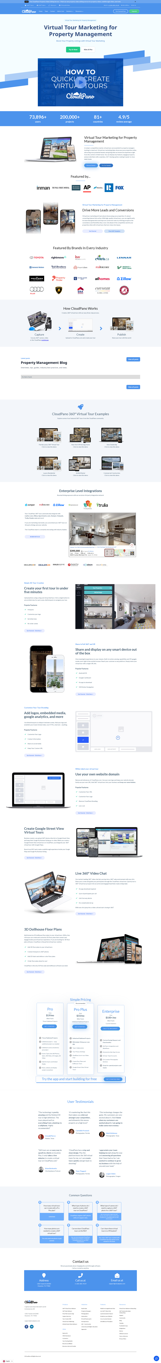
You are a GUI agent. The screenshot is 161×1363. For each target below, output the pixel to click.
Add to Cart (60, 11)
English (8, 1361)
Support (121, 1315)
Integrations (122, 1328)
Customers (65, 1338)
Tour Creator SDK (67, 1319)
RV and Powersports (86, 1319)
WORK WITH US (35, 536)
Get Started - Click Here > (34, 630)
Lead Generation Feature (106, 1313)
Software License (123, 1333)
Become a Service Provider (69, 1346)
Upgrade (134, 11)
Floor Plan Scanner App (68, 1313)
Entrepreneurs (85, 1321)
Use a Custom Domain (105, 1319)
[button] (125, 5)
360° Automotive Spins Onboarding (125, 1311)
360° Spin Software (67, 1311)
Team (46, 11)
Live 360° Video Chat (105, 1311)
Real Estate (84, 1308)
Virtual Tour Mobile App (68, 1321)
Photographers (85, 1313)
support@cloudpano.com (117, 1283)
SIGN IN (133, 5)
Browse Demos (91, 165)
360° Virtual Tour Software (69, 1308)
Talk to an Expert (110, 1028)
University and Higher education (89, 1326)
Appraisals (84, 1329)
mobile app (45, 340)
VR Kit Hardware (67, 1336)
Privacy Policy (122, 1338)
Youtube (121, 1323)
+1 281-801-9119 (113, 5)
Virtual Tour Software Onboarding (127, 1308)
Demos (121, 1331)
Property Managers (86, 1311)
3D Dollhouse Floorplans (106, 1321)
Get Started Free (121, 11)
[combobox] (8, 1361)
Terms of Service (123, 1336)
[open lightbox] (80, 82)
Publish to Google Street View (107, 1308)
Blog (120, 1320)
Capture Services (67, 1316)
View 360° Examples (114, 231)
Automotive (84, 1316)
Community (122, 1318)
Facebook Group (123, 1325)
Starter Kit (65, 1333)
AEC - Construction (86, 1324)
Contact (52, 11)
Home (40, 11)
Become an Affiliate (67, 1343)
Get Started (92, 231)
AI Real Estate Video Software (70, 1324)
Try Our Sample (106, 165)
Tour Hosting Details (68, 1341)
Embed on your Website (106, 1316)
